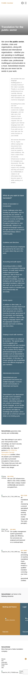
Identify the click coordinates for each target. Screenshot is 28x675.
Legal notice (4, 662)
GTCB (2, 665)
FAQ (2, 660)
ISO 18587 (24, 550)
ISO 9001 (13, 529)
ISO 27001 (10, 476)
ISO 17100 (24, 495)
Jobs (2, 667)
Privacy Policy (4, 664)
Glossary (3, 658)
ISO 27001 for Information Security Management (9, 452)
